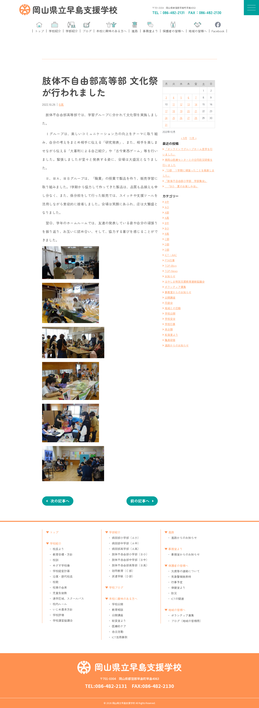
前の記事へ (139, 501)
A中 (167, 202)
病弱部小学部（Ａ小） (126, 538)
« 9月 (184, 138)
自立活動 (117, 632)
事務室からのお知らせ (178, 292)
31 (166, 125)
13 (188, 104)
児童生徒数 (60, 593)
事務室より (175, 549)
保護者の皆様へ (178, 566)
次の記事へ (59, 501)
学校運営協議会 (63, 620)
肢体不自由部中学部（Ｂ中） (130, 560)
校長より (58, 549)
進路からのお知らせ (177, 345)
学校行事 (170, 324)
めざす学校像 (61, 565)
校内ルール (60, 604)
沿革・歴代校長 (63, 576)
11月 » (193, 138)
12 (181, 104)
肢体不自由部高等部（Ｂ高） (130, 565)
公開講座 (170, 297)
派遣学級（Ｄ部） (123, 576)
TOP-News (171, 271)
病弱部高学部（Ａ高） (126, 549)
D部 (167, 244)
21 (196, 111)
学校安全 (170, 319)
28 (196, 118)
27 (188, 118)
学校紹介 (55, 543)
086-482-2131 (174, 12)
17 (166, 111)
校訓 (55, 560)
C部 (167, 239)
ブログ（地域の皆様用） (186, 621)
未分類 (169, 329)
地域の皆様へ (176, 610)
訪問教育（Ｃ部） (123, 571)
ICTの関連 (177, 599)
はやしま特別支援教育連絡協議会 (185, 281)
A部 (167, 212)
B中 (167, 223)
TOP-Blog (171, 265)
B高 (61, 104)
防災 (174, 593)
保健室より (178, 588)
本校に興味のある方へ (123, 599)
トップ (54, 532)
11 (174, 104)
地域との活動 (173, 308)
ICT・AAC (171, 255)
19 (181, 111)
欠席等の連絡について (185, 571)
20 (188, 111)
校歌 (55, 582)
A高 (167, 218)
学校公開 (170, 313)
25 (174, 118)
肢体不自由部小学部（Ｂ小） (130, 554)
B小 (167, 228)
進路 (171, 532)
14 (196, 104)
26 (181, 118)
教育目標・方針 (63, 554)
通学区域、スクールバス (68, 598)
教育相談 (117, 610)
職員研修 (170, 340)
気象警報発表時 (181, 577)
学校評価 (58, 615)
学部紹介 (114, 532)
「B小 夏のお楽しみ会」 (181, 186)
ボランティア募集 (175, 287)
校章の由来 (60, 587)
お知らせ (170, 276)
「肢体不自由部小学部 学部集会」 (186, 181)
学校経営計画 (61, 571)
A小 (167, 207)
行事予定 (177, 582)
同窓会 (169, 303)
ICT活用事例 (119, 637)
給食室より (171, 335)
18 (173, 111)
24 (166, 118)
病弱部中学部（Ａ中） (126, 543)
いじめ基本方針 (63, 609)
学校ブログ (116, 587)
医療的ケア (119, 626)
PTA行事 (170, 260)
